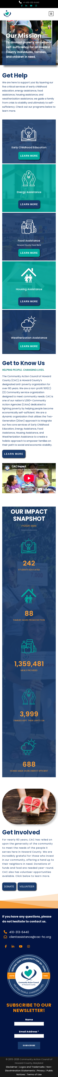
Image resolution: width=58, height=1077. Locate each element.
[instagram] (36, 5)
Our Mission (23, 36)
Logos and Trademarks (32, 1066)
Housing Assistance (29, 289)
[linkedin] (26, 5)
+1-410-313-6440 (31, 2)
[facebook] (21, 5)
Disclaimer (11, 1066)
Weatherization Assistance (29, 338)
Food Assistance (29, 240)
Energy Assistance (29, 192)
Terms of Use (34, 1074)
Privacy (41, 1070)
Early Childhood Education (29, 147)
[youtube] (31, 5)
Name (29, 1019)
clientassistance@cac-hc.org (30, 937)
